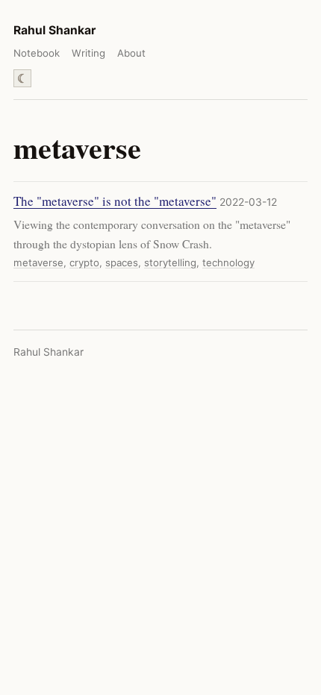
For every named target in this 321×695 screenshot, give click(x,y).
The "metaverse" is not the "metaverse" (114, 201)
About (131, 53)
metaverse (38, 262)
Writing (88, 53)
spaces (121, 262)
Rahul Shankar (54, 30)
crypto (84, 262)
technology (228, 262)
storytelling (170, 262)
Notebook (36, 53)
